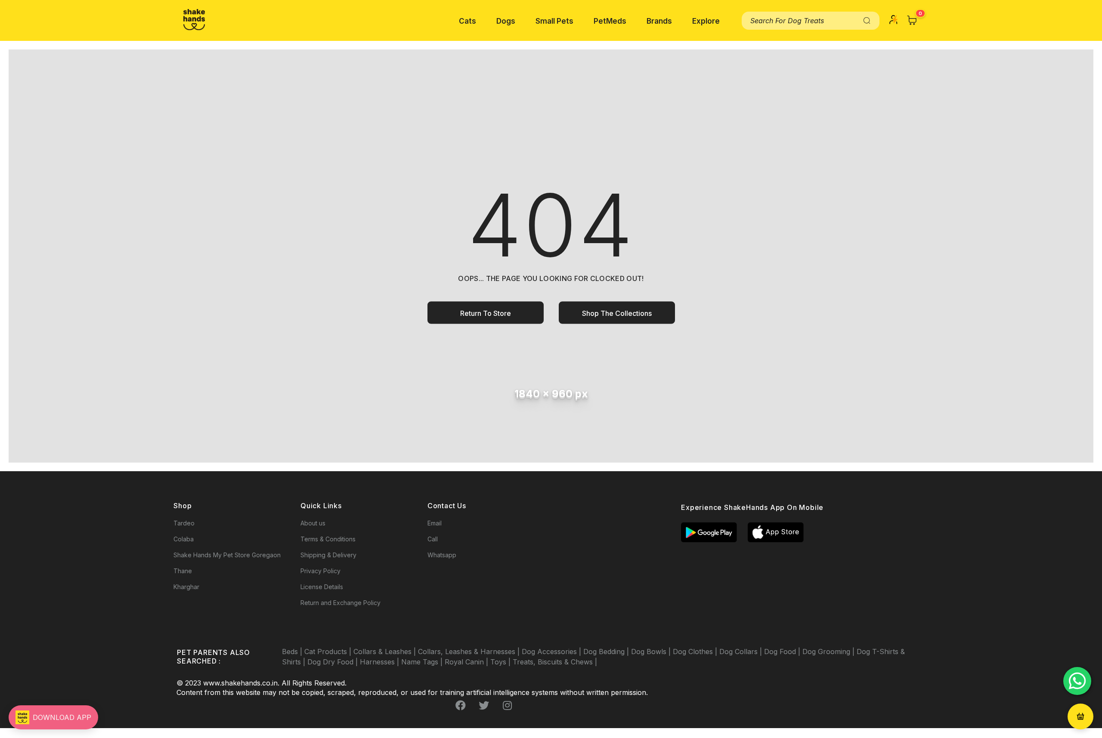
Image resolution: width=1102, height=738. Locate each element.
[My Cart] (912, 20)
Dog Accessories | (552, 651)
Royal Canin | (467, 662)
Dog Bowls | (652, 651)
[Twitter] (484, 705)
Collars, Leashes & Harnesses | (470, 651)
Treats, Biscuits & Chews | (555, 662)
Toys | (501, 662)
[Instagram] (507, 705)
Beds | (293, 651)
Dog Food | (783, 651)
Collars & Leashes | (385, 651)
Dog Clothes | (696, 651)
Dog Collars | (741, 651)
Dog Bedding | (607, 651)
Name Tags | (423, 662)
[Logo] (194, 19)
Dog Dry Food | (333, 662)
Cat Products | (328, 651)
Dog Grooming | (829, 651)
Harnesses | (380, 662)
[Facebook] (460, 705)
